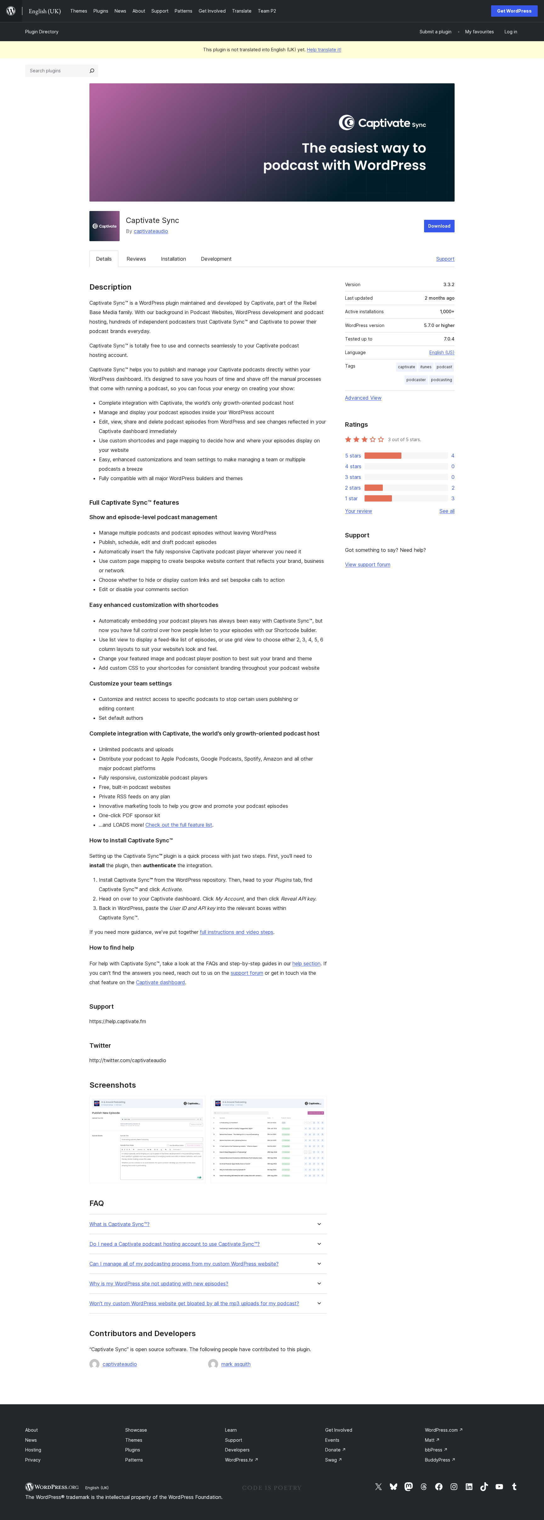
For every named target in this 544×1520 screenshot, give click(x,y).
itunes (426, 366)
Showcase (136, 1430)
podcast (444, 366)
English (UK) (97, 1487)
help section (306, 963)
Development (216, 259)
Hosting (33, 1449)
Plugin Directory (42, 31)
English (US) (442, 352)
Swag (333, 1459)
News (31, 1440)
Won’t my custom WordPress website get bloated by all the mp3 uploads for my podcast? (194, 1303)
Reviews (136, 259)
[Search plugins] (92, 70)
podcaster (416, 379)
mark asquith (236, 1364)
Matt (432, 1440)
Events (332, 1440)
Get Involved (338, 1430)
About (31, 1430)
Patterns (134, 1459)
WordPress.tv (241, 1459)
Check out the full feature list (178, 825)
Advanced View (363, 398)
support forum (247, 973)
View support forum (367, 564)
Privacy (33, 1459)
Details (104, 259)
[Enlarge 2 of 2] (318, 1104)
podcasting (441, 379)
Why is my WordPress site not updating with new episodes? (158, 1284)
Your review (358, 511)
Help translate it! (324, 49)
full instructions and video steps (236, 932)
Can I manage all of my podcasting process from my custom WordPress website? (184, 1264)
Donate (335, 1449)
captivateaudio (151, 231)
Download (439, 226)
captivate (406, 366)
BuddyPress (440, 1459)
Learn (231, 1430)
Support (445, 259)
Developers (237, 1449)
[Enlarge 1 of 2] (197, 1104)
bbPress (436, 1449)
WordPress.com (444, 1430)
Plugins (132, 1449)
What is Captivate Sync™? (119, 1224)
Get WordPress (514, 11)
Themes (133, 1440)
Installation (173, 259)
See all (447, 511)
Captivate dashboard (160, 982)
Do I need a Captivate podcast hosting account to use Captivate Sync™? (174, 1244)
